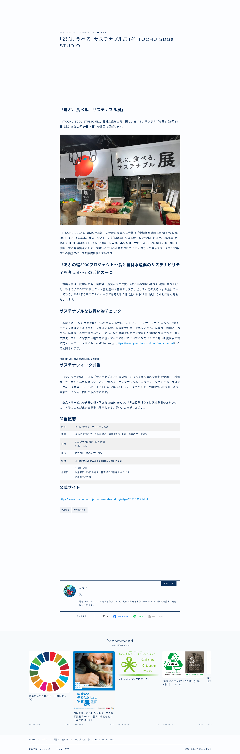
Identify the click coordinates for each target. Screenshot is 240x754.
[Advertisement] (120, 81)
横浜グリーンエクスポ (39, 749)
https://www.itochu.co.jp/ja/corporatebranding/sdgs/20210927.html (104, 499)
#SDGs (65, 510)
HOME (32, 740)
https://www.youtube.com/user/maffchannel (145, 343)
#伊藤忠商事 (80, 510)
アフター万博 (62, 749)
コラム (103, 33)
